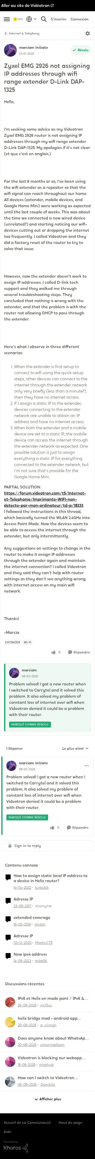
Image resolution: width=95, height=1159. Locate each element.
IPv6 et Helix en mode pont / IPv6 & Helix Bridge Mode (51, 998)
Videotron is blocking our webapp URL (50, 1058)
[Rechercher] (44, 19)
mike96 (41, 960)
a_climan (48, 1025)
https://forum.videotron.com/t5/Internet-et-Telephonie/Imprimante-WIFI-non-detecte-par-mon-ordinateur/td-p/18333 (45, 499)
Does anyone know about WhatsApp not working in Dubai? (53, 1038)
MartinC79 (43, 942)
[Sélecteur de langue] (31, 19)
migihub (46, 1064)
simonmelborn (52, 1044)
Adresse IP (23, 899)
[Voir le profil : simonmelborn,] (10, 1042)
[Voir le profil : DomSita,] (10, 1082)
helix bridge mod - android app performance (48, 1018)
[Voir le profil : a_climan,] (10, 1022)
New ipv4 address (30, 954)
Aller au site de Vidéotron (25, 5)
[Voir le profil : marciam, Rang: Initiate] (10, 50)
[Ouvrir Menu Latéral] (6, 19)
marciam (26, 47)
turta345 (42, 887)
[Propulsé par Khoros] (47, 1147)
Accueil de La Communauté (27, 1122)
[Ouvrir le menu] (87, 33)
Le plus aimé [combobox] (75, 748)
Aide (7, 1131)
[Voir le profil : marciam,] (14, 673)
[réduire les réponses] (47, 758)
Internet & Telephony (24, 33)
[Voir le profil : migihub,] (10, 1062)
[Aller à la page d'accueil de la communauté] (19, 19)
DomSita (48, 1084)
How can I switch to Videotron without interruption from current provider (51, 1078)
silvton (39, 924)
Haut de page (70, 1122)
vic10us (46, 1005)
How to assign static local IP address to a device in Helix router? (50, 878)
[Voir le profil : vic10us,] (10, 1002)
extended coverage (32, 917)
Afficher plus (50, 1099)
